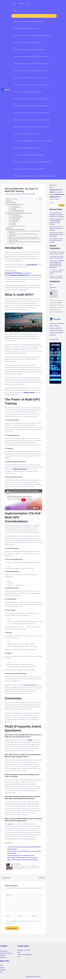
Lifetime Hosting (54, 339)
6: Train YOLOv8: (14, 221)
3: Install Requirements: (16, 217)
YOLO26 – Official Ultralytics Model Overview (26, 28)
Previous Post (5, 877)
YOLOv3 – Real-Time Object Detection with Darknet (28, 134)
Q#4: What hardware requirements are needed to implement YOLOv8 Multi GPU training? (24, 239)
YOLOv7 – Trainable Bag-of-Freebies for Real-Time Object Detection (32, 162)
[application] (18, 10)
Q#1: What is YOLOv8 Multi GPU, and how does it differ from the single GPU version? (25, 231)
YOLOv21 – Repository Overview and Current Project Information (31, 105)
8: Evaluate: (13, 224)
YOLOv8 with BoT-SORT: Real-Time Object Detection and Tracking (57, 234)
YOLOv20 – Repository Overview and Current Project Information (32, 98)
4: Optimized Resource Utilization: (18, 210)
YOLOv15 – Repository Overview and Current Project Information (31, 70)
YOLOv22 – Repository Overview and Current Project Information (32, 112)
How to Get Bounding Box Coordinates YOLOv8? (20, 855)
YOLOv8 (29, 740)
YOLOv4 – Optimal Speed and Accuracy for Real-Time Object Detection (33, 141)
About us (2, 967)
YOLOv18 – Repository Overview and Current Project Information (31, 84)
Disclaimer (3, 955)
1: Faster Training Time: (15, 205)
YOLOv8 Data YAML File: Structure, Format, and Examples (56, 240)
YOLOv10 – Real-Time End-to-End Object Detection (28, 42)
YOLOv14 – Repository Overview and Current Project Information (31, 63)
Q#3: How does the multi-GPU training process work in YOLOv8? (23, 237)
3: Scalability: (13, 208)
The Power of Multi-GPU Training (15, 204)
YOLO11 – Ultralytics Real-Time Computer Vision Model (29, 21)
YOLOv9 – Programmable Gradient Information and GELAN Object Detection (35, 176)
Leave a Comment (10, 194)
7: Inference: (13, 223)
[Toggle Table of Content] (39, 199)
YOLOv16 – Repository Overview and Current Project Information (31, 77)
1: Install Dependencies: (15, 214)
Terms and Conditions (6, 953)
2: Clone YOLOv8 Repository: (17, 216)
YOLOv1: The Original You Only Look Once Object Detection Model (32, 35)
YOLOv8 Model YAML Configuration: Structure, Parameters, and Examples (57, 214)
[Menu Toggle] (34, 16)
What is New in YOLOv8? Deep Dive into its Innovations (22, 857)
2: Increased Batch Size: (16, 207)
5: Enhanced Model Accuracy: (17, 211)
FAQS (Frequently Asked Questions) (16, 229)
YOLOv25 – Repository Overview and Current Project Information (32, 126)
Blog (28, 3)
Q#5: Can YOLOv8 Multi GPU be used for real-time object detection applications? (24, 242)
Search (51, 202)
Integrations (21, 3)
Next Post (42, 877)
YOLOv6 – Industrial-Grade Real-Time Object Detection (29, 155)
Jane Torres (53, 252)
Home (14, 3)
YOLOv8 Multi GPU (32, 264)
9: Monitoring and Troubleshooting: (18, 226)
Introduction (9, 201)
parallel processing (29, 392)
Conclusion (9, 227)
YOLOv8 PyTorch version (20, 469)
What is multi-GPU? (11, 202)
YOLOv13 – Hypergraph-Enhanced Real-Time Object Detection (31, 56)
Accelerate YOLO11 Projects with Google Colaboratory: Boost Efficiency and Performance (57, 264)
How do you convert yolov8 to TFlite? (56, 271)
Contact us (3, 969)
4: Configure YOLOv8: (15, 218)
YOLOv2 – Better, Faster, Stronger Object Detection (28, 91)
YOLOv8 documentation (29, 685)
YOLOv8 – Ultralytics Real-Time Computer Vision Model (29, 169)
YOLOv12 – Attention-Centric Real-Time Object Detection (29, 49)
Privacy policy (4, 951)
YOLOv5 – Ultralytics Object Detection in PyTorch (27, 148)
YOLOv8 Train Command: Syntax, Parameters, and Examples (56, 228)
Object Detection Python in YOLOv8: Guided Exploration (22, 859)
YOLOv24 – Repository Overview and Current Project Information (32, 119)
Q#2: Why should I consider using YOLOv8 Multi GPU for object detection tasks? (23, 234)
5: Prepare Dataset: (15, 220)
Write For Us (3, 957)
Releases (15, 10)
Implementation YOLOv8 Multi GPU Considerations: (19, 213)
